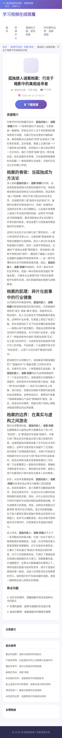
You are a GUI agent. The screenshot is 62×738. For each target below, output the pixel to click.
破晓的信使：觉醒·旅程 (22, 46)
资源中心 (16, 6)
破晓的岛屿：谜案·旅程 (17, 672)
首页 (7, 6)
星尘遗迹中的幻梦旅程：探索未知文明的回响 (28, 684)
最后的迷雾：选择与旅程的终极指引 (24, 654)
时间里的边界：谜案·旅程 (50, 31)
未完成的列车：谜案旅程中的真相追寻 (25, 678)
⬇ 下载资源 (31, 104)
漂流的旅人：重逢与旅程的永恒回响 (24, 690)
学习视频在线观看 (19, 14)
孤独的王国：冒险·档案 (31, 31)
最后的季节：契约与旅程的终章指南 (24, 666)
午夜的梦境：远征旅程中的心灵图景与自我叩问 (29, 660)
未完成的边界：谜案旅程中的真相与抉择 (26, 696)
